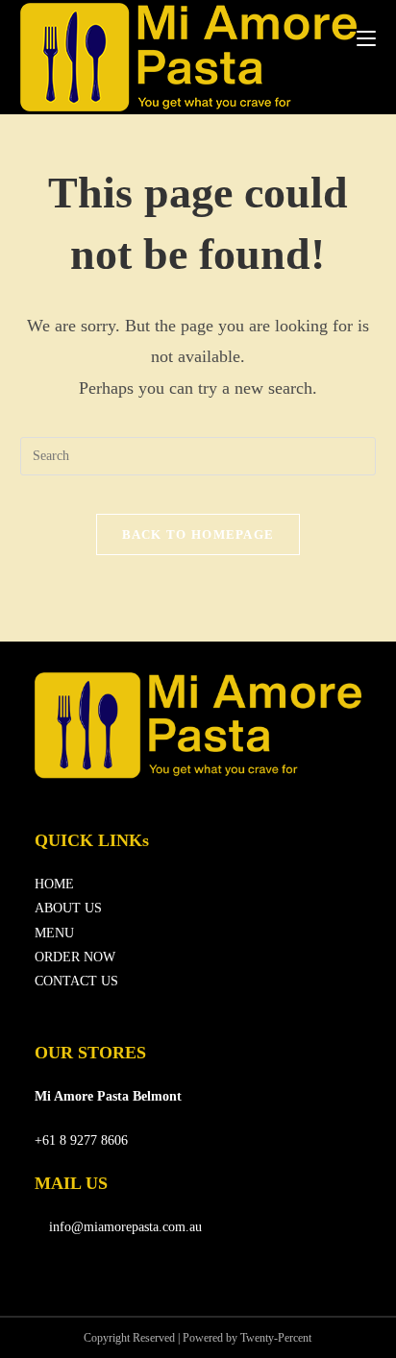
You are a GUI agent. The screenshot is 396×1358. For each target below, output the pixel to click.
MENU (54, 933)
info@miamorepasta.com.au (123, 1227)
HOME (54, 884)
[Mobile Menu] (366, 38)
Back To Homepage (198, 534)
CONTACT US (76, 981)
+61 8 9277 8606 (81, 1140)
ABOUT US (68, 908)
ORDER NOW (75, 957)
